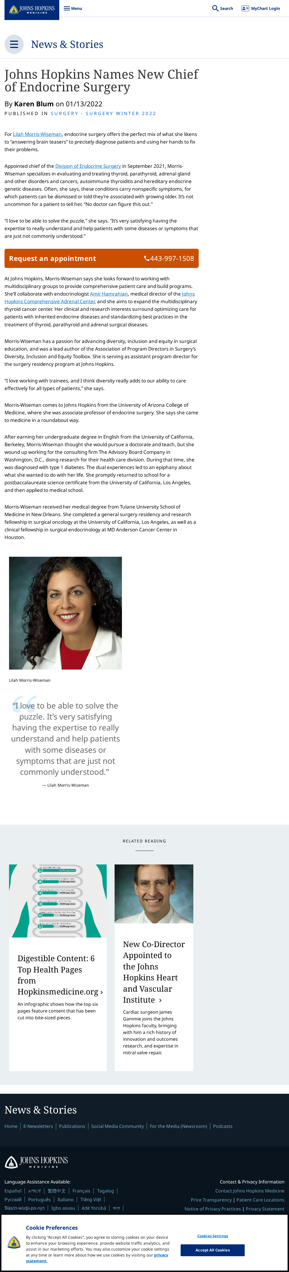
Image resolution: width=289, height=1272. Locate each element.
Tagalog (105, 1191)
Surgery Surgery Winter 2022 (104, 113)
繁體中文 (57, 1191)
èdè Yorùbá (94, 1208)
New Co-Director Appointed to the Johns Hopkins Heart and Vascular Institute (154, 972)
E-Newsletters (38, 1126)
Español (13, 1191)
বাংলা (116, 1208)
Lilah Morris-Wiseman (37, 134)
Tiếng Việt (90, 1199)
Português (39, 1199)
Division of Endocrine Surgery (88, 166)
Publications (72, 1126)
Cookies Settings (212, 1235)
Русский (13, 1199)
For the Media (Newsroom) (178, 1126)
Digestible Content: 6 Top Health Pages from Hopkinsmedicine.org (57, 975)
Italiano (66, 1199)
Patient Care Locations (260, 1200)
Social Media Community (117, 1126)
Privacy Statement (265, 1209)
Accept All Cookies (212, 1250)
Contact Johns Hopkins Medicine (249, 1191)
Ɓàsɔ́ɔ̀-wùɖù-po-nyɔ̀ (25, 1208)
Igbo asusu (63, 1208)
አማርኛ (34, 1191)
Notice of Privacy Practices (213, 1209)
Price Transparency (211, 1200)
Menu (73, 11)
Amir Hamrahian (109, 294)
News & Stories (67, 44)
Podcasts (223, 1126)
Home (11, 1126)
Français (81, 1191)
